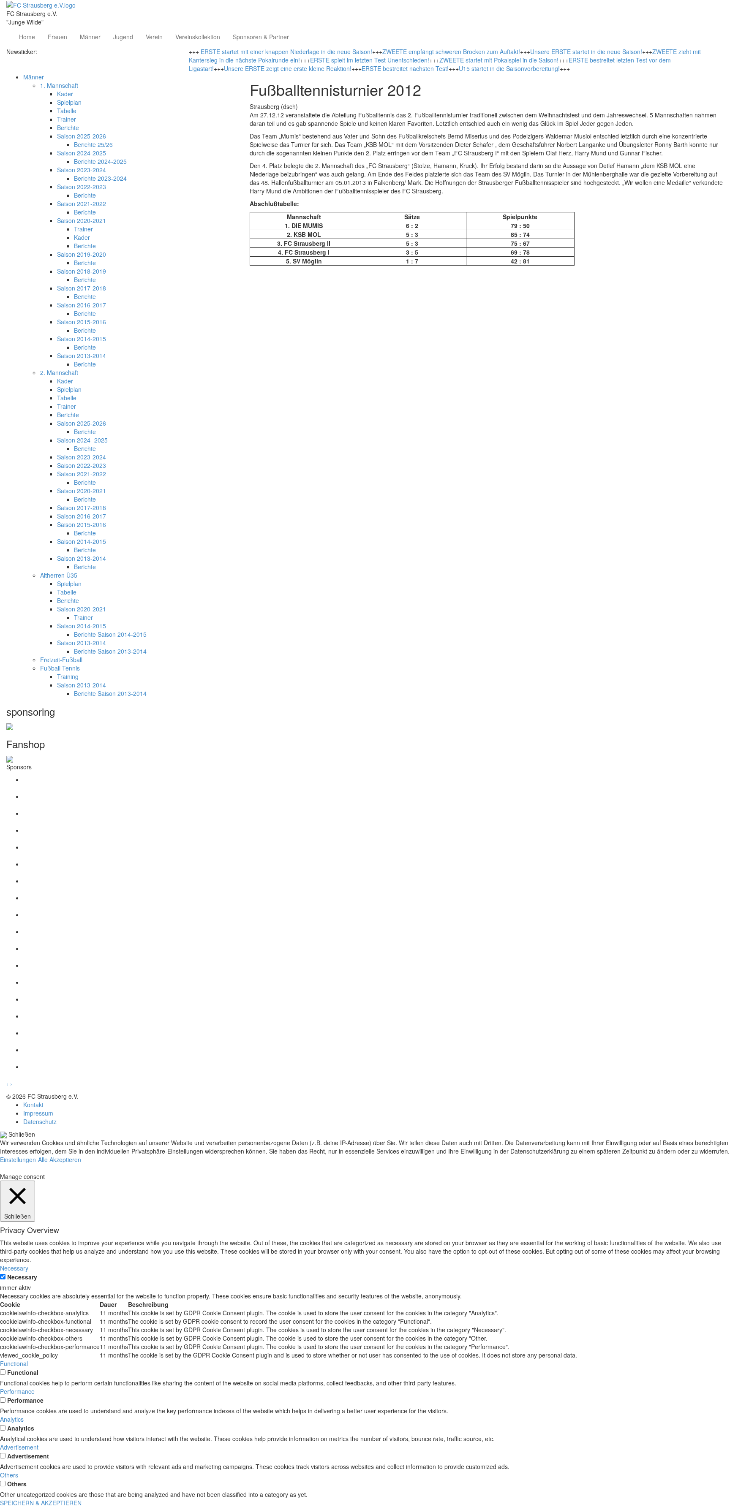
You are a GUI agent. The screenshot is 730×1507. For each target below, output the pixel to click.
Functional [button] (14, 1363)
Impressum (38, 1113)
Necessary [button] (14, 1268)
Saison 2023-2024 (81, 170)
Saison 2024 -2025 (82, 440)
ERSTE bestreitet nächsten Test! (405, 68)
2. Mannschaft (59, 372)
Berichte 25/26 (93, 144)
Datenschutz (40, 1121)
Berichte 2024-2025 (100, 161)
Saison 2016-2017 (81, 305)
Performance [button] (17, 1391)
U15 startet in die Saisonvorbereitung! (509, 68)
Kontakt (33, 1104)
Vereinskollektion (197, 37)
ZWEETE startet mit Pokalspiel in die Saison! (498, 60)
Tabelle (66, 110)
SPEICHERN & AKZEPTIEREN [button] (41, 1503)
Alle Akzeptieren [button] (59, 1159)
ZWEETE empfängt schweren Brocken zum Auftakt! (451, 51)
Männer (90, 37)
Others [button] (9, 1475)
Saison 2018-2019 (81, 271)
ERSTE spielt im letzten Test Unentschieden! (369, 60)
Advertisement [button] (19, 1447)
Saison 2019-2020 (81, 254)
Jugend (123, 37)
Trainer (66, 119)
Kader (65, 94)
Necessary (22, 1277)
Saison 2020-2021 (81, 220)
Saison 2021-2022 (81, 203)
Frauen (57, 37)
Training (68, 676)
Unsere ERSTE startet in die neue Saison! (586, 51)
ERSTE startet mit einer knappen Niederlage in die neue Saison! (286, 51)
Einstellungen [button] (18, 1159)
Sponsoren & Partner (261, 37)
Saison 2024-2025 (81, 153)
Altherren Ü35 (58, 575)
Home (27, 37)
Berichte (68, 127)
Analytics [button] (12, 1419)
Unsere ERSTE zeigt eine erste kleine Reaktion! (287, 68)
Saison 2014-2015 (81, 338)
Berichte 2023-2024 (100, 178)
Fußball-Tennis (60, 668)
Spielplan (69, 102)
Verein (154, 37)
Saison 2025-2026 (81, 136)
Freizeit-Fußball (61, 659)
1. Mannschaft (59, 85)
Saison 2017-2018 (81, 288)
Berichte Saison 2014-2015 (110, 634)
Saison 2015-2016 (81, 322)
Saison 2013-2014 (81, 355)
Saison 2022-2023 (81, 186)
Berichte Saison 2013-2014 (110, 651)
